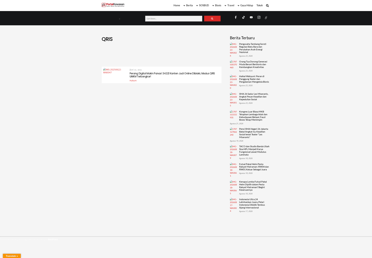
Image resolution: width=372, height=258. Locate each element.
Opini (149, 57)
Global (129, 53)
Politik (172, 57)
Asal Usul (115, 50)
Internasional (180, 53)
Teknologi (133, 60)
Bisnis (218, 5)
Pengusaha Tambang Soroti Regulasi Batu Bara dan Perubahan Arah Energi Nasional (139, 17)
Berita (189, 5)
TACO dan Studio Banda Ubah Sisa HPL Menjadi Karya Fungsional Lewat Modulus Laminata (254, 150)
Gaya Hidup (246, 5)
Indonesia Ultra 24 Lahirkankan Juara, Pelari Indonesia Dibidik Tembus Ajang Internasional (252, 203)
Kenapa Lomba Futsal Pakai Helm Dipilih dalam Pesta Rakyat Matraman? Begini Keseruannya (253, 185)
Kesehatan (196, 53)
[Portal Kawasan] (113, 5)
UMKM (166, 60)
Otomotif (160, 57)
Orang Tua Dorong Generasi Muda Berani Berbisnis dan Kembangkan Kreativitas (253, 64)
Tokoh (259, 5)
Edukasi (184, 50)
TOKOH (145, 60)
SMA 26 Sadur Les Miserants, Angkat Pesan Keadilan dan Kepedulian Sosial (253, 96)
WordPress (53, 239)
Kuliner (112, 57)
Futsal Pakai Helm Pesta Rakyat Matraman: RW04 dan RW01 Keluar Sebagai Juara (254, 167)
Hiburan (141, 53)
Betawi (150, 50)
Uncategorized (180, 60)
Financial (117, 53)
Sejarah (183, 57)
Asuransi (128, 50)
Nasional (124, 57)
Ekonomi (196, 50)
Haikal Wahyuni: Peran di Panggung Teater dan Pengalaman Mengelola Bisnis (254, 79)
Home (177, 5)
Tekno (215, 57)
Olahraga (138, 57)
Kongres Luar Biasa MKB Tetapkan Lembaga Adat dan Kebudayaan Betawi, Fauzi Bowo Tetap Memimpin (253, 115)
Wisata (195, 60)
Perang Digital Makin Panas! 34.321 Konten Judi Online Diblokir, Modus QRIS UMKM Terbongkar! (172, 75)
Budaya (172, 50)
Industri (164, 53)
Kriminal (210, 53)
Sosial (195, 57)
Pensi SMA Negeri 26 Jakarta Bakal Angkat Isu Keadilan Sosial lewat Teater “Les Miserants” (253, 133)
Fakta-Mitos (210, 50)
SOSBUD (204, 5)
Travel (230, 5)
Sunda (205, 57)
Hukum (152, 53)
